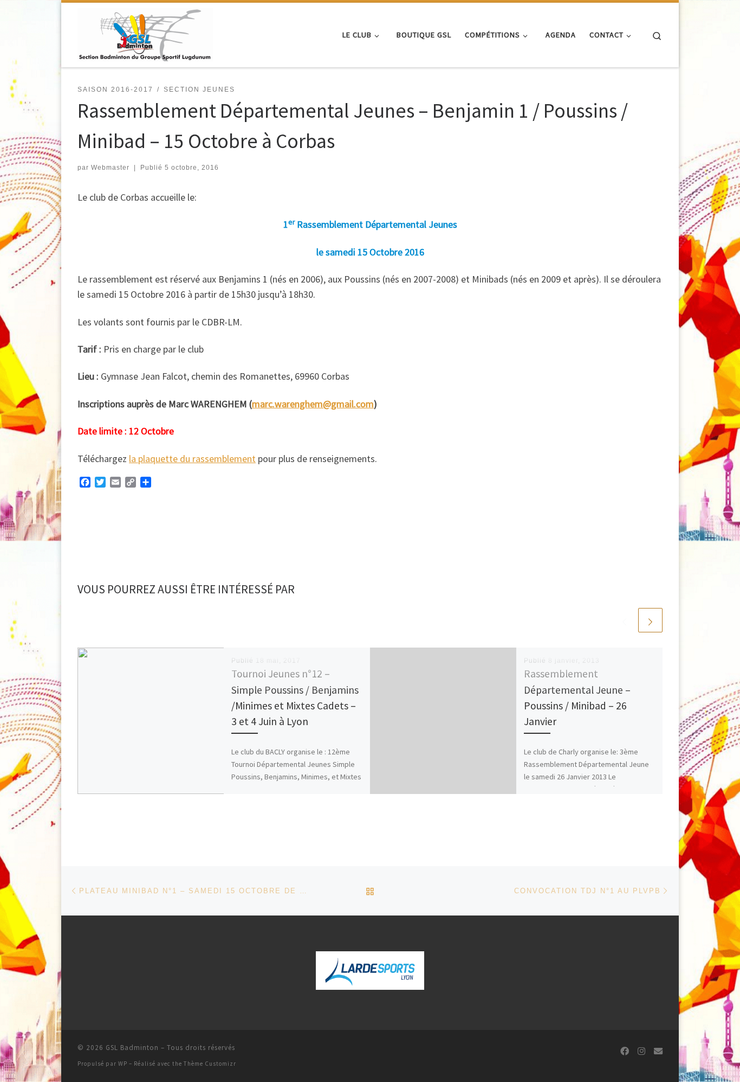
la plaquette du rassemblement (192, 458)
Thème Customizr (210, 1063)
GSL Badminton (132, 1047)
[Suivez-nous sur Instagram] (641, 1051)
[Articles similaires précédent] (624, 620)
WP (122, 1063)
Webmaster (110, 167)
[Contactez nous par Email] (658, 1051)
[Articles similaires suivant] (650, 620)
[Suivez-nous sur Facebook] (624, 1051)
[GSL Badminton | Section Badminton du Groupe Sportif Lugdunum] (145, 33)
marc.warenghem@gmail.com (313, 404)
